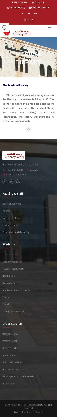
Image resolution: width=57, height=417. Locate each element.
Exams (5, 297)
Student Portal (9, 254)
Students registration (13, 269)
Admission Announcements (16, 290)
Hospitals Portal (10, 334)
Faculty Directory (10, 218)
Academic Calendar (40, 7)
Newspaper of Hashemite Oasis (18, 376)
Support (39, 412)
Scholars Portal (10, 348)
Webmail (6, 211)
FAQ (16, 412)
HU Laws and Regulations (15, 369)
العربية (29, 19)
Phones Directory (17, 7)
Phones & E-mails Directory (15, 232)
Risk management (11, 204)
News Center (8, 383)
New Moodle (8, 276)
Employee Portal (10, 225)
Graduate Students (11, 362)
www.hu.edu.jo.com (16, 174)
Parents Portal (9, 341)
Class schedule (9, 283)
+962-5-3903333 (14, 170)
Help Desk (26, 412)
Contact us (39, 2)
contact (34, 170)
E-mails (6, 304)
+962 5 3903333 (21, 2)
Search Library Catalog (13, 311)
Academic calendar (12, 262)
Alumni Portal (9, 355)
